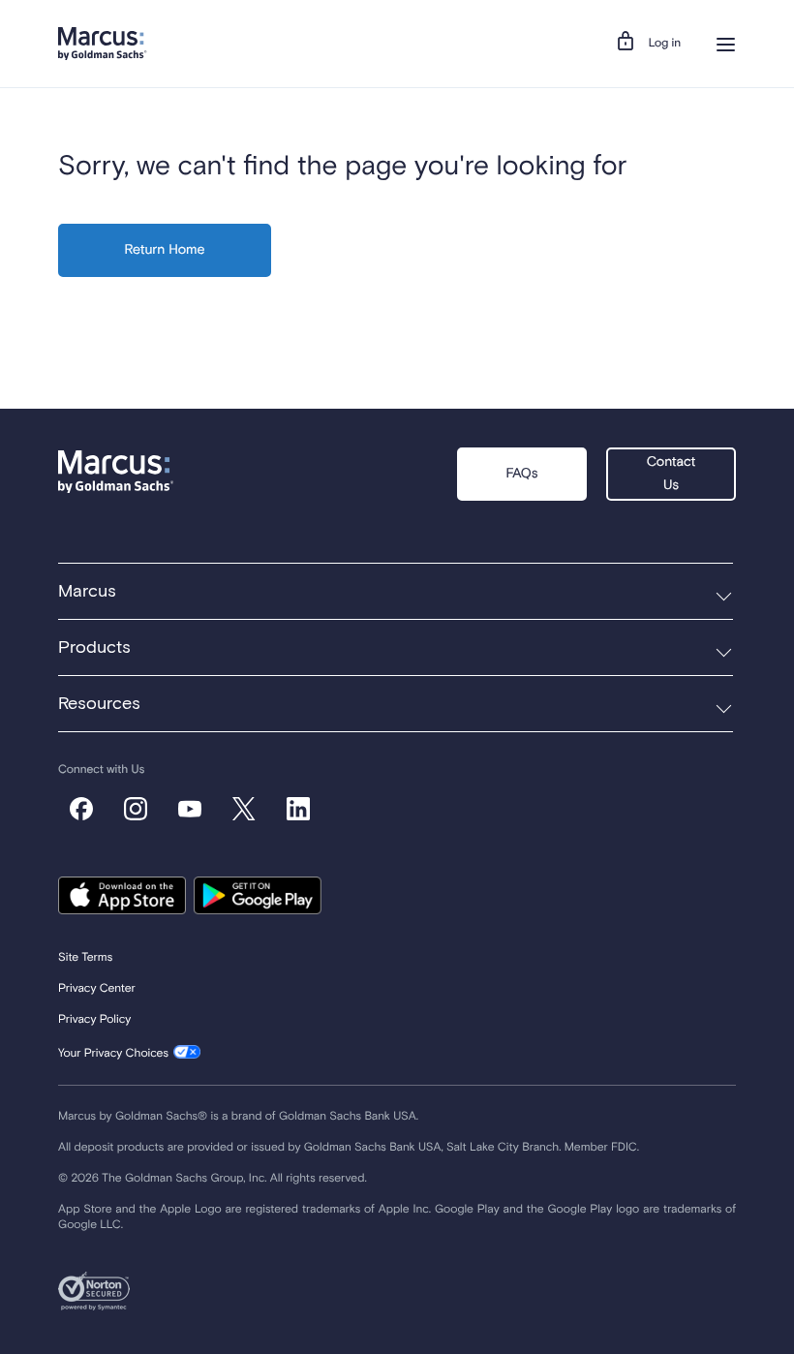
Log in (665, 43)
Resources (99, 704)
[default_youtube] (190, 808)
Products (94, 648)
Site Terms (85, 958)
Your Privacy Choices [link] (113, 1054)
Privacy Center (97, 989)
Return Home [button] (165, 251)
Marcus (87, 591)
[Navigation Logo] (102, 43)
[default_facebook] (81, 808)
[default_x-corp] (244, 808)
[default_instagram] (135, 808)
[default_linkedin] (298, 808)
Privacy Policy (94, 1020)
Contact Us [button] (671, 474)
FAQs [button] (521, 474)
